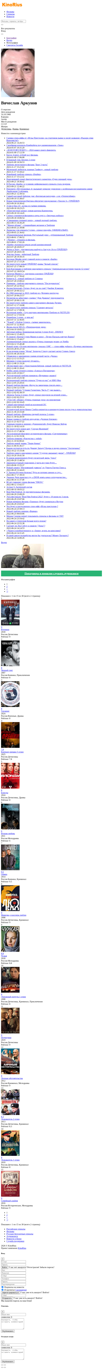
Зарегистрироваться (10, 1293)
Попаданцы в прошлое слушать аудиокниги (52, 573)
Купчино (5, 629)
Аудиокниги (12, 1236)
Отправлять (7, 1298)
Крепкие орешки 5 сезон (12, 752)
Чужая (4, 956)
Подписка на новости (14, 1287)
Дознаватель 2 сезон (10, 1119)
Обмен (4, 874)
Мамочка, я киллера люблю (13, 915)
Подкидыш (6, 1037)
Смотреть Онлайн (14, 45)
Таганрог (5, 711)
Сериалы (10, 14)
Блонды (4, 793)
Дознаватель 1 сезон (10, 1160)
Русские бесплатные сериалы (19, 1234)
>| (7, 591)
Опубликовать (8, 1331)
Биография (11, 38)
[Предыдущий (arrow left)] (2, 1367)
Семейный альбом (9, 1201)
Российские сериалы (15, 1229)
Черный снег (7, 670)
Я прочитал (15, 1290)
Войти (4, 1267)
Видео (9, 40)
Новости (10, 16)
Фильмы (10, 12)
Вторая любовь (8, 833)
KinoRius (22, 1248)
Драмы (15, 129)
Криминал (24, 129)
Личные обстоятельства (12, 1078)
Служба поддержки (15, 1241)
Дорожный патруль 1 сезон (13, 997)
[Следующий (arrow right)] (5, 1367)
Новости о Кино (13, 1239)
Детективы (6, 129)
